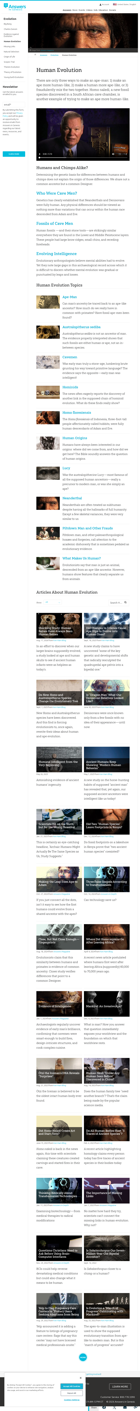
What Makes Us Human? (81, 558)
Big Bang (7, 24)
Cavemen (69, 357)
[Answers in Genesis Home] (15, 7)
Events (82, 10)
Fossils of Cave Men (54, 223)
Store (75, 10)
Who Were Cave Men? (56, 193)
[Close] (81, 1378)
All (47, 602)
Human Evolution (69, 55)
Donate (112, 10)
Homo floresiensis (76, 413)
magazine (47, 50)
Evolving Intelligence (56, 253)
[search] (125, 602)
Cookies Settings (72, 1400)
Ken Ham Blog (59, 640)
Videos (89, 10)
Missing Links (9, 46)
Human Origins (74, 438)
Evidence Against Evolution (11, 35)
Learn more (120, 1386)
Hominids (70, 387)
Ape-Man (69, 297)
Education (103, 10)
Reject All (71, 1393)
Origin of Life (9, 56)
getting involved (93, 1374)
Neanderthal (72, 498)
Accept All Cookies (71, 1386)
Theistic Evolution (12, 67)
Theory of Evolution (12, 72)
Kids (96, 10)
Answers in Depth (109, 894)
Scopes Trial (9, 62)
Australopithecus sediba (81, 327)
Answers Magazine (61, 894)
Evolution (55, 55)
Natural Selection (11, 51)
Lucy (66, 468)
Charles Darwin (10, 29)
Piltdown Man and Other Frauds (87, 528)
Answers (67, 10)
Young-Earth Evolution (14, 77)
